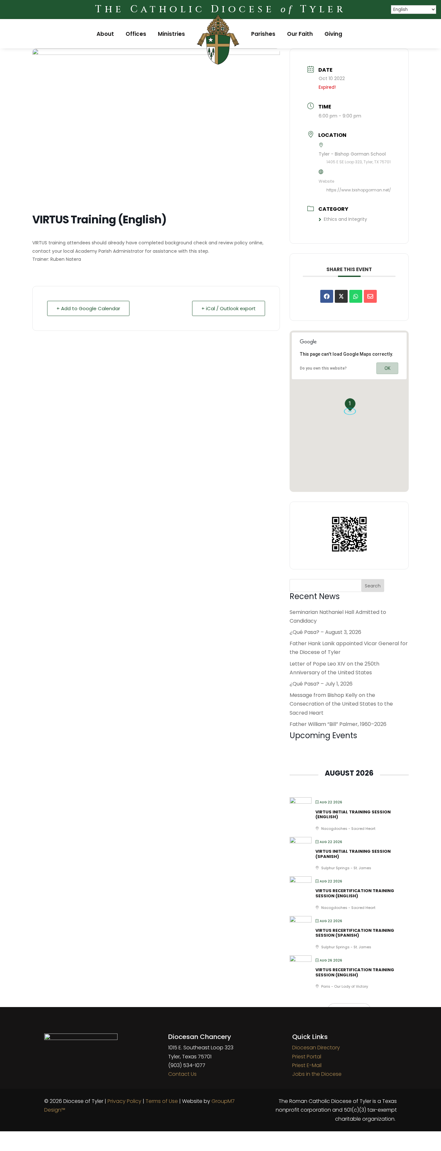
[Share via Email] (370, 296)
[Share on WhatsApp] (355, 296)
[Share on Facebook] (326, 296)
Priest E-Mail (307, 1065)
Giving (333, 34)
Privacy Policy (124, 1101)
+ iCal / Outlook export (228, 308)
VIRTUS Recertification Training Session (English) (354, 893)
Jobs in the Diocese (317, 1074)
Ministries (171, 34)
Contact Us (182, 1074)
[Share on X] (341, 296)
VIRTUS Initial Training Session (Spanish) (353, 854)
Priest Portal (306, 1056)
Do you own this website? (323, 368)
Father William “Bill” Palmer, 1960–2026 (338, 724)
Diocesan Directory (316, 1047)
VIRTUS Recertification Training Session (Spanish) (354, 933)
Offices (136, 34)
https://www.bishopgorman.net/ (358, 190)
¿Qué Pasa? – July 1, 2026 (321, 684)
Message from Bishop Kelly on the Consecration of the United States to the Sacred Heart (341, 703)
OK (387, 368)
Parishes (263, 34)
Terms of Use (162, 1101)
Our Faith (300, 34)
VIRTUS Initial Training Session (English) (353, 814)
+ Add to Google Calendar (88, 308)
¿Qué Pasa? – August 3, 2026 (325, 632)
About (105, 34)
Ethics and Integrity (345, 219)
